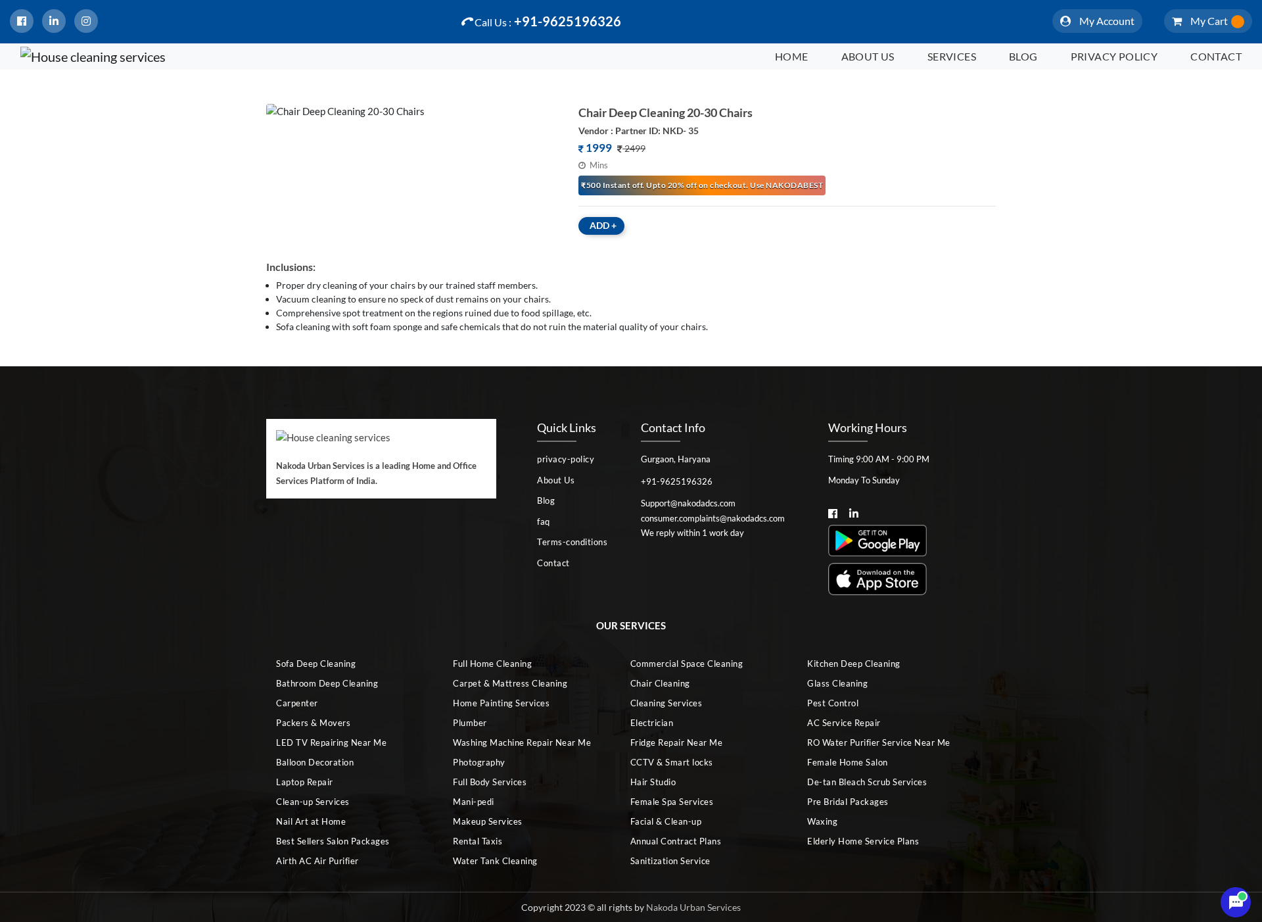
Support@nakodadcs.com (688, 503)
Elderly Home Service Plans (863, 841)
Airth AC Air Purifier (317, 861)
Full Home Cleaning (492, 663)
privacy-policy (565, 459)
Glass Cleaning (837, 683)
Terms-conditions (572, 542)
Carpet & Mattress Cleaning (510, 683)
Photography (479, 762)
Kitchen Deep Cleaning (853, 663)
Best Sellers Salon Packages (333, 841)
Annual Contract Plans (676, 841)
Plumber (470, 722)
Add (603, 225)
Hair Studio (653, 782)
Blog (1023, 56)
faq (543, 521)
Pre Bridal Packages (848, 801)
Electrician (652, 722)
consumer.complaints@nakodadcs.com (713, 518)
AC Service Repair (844, 722)
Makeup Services (488, 821)
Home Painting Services (501, 703)
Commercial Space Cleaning (686, 663)
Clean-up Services (313, 801)
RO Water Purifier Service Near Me (878, 742)
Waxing (822, 821)
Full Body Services (489, 782)
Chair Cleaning (660, 683)
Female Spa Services (672, 801)
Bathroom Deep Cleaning (327, 683)
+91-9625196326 (548, 21)
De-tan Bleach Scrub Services (867, 782)
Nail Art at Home (311, 821)
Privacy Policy (1114, 56)
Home (791, 56)
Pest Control (832, 703)
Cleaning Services (666, 703)
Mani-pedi (473, 801)
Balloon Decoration (315, 762)
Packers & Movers (313, 722)
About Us (868, 56)
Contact (1216, 56)
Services (951, 56)
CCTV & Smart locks (671, 762)
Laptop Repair (304, 782)
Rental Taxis (477, 841)
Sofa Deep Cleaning (316, 663)
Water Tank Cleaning (495, 861)
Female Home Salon (847, 762)
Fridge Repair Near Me (676, 742)
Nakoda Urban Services (693, 907)
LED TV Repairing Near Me (331, 742)
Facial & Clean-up (666, 821)
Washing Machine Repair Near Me (522, 742)
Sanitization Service (670, 861)
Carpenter (297, 703)
